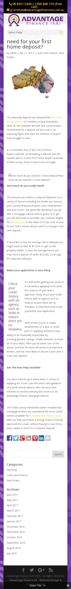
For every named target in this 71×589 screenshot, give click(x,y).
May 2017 (12, 500)
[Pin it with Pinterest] (35, 438)
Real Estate (13, 480)
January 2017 (14, 521)
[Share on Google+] (22, 438)
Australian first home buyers (45, 415)
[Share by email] (47, 438)
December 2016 (16, 526)
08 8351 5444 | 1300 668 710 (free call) (37, 5)
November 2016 (16, 532)
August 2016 (14, 548)
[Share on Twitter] (16, 438)
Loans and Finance (47, 53)
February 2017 (15, 516)
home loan (19, 222)
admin (13, 53)
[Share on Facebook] (9, 438)
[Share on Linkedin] (41, 438)
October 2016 (14, 537)
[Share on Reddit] (28, 438)
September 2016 (16, 542)
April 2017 (12, 505)
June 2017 (12, 494)
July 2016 (12, 553)
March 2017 (13, 510)
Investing (12, 469)
